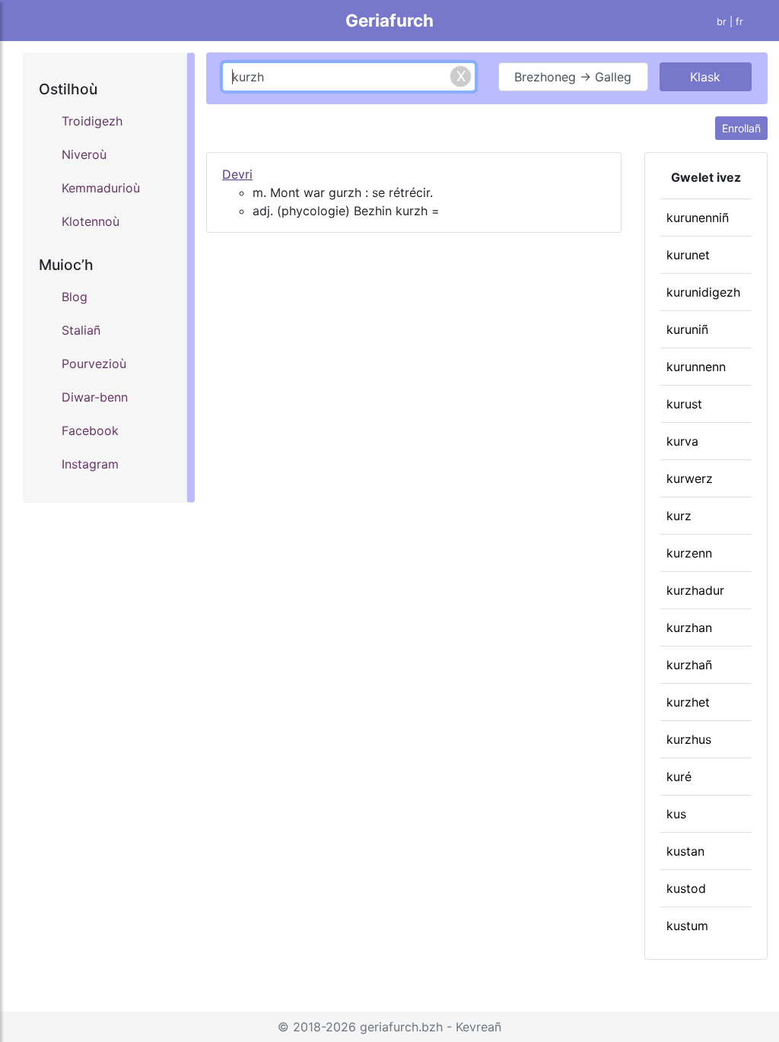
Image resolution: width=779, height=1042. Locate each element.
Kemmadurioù (101, 187)
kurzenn (689, 553)
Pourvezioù (94, 363)
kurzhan (689, 627)
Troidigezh (92, 121)
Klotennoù (90, 221)
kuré (679, 776)
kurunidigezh (703, 292)
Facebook (90, 430)
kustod (686, 888)
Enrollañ (741, 128)
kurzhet (688, 702)
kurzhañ (689, 664)
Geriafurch (389, 20)
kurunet (688, 254)
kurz (679, 515)
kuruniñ (687, 329)
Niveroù (84, 154)
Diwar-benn (95, 397)
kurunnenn (696, 366)
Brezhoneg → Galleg (572, 76)
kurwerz (689, 478)
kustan (685, 851)
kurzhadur (695, 590)
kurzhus (688, 739)
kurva (682, 441)
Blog (74, 296)
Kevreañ (478, 1026)
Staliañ (81, 330)
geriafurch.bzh (401, 1026)
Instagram (90, 464)
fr (739, 21)
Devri (237, 174)
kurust (684, 403)
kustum (687, 925)
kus (676, 813)
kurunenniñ (697, 217)
